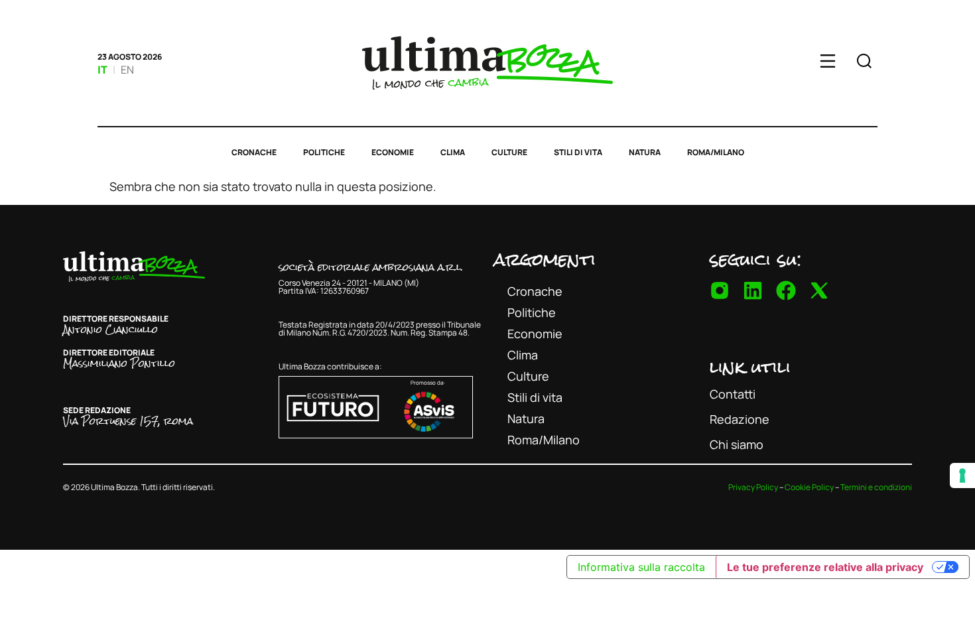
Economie (392, 152)
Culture (509, 152)
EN (127, 69)
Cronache (254, 152)
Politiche (324, 152)
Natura (645, 152)
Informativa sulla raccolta (641, 567)
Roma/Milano (715, 152)
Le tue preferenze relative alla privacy (825, 567)
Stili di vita (578, 152)
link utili (750, 366)
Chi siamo (736, 444)
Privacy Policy (753, 487)
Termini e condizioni (876, 487)
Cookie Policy (809, 487)
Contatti (732, 394)
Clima (452, 152)
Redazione (739, 419)
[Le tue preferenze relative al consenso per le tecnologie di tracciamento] (962, 475)
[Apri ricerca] (864, 63)
